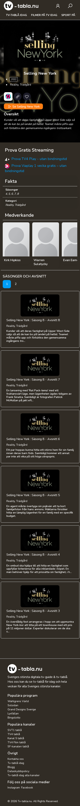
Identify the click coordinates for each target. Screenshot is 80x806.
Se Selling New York (26, 106)
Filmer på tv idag (44, 15)
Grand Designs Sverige (22, 709)
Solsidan (13, 705)
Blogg (11, 767)
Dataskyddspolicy (18, 771)
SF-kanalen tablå (18, 746)
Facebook (27, 787)
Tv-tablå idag (16, 15)
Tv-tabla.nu (25, 801)
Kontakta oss (16, 759)
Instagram (14, 787)
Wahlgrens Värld (18, 701)
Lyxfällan (13, 713)
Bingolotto (14, 717)
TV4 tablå (14, 734)
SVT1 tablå (15, 730)
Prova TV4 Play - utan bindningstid (39, 158)
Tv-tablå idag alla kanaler (24, 775)
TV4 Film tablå (17, 742)
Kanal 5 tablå (16, 738)
